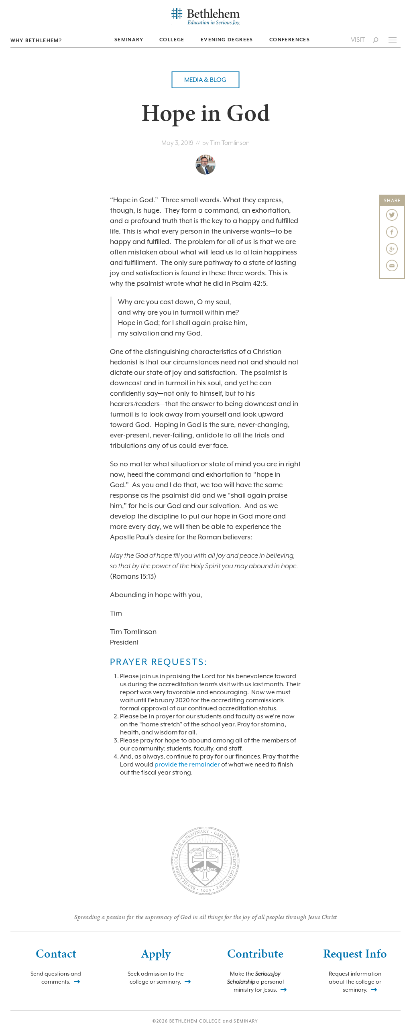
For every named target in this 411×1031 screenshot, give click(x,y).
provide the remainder (187, 764)
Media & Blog (205, 79)
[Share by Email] (392, 266)
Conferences (289, 40)
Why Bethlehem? (36, 40)
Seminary (128, 40)
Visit (358, 39)
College (172, 40)
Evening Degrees (227, 40)
